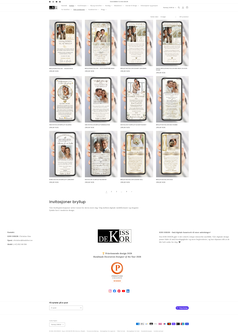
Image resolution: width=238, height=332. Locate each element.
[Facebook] (114, 291)
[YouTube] (123, 291)
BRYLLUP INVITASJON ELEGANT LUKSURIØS (133, 68)
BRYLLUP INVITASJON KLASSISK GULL (131, 179)
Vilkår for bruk (121, 331)
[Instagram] (110, 291)
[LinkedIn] (127, 291)
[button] (72, 6)
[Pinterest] (119, 291)
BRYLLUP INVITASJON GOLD (164, 179)
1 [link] (106, 191)
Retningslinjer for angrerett (107, 331)
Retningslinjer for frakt (133, 331)
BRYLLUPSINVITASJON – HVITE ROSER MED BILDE (99, 68)
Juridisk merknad (158, 331)
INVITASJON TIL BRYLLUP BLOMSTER (96, 179)
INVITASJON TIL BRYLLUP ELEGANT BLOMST (133, 125)
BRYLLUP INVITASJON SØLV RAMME (166, 125)
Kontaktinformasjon (146, 331)
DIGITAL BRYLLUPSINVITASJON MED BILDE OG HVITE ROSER (171, 69)
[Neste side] (132, 192)
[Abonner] (81, 308)
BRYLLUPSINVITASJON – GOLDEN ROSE (61, 68)
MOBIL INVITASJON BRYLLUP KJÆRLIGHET (61, 179)
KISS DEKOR (57, 331)
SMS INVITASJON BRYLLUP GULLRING (60, 125)
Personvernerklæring (92, 331)
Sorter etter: (155, 17)
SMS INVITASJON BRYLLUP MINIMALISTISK (97, 125)
